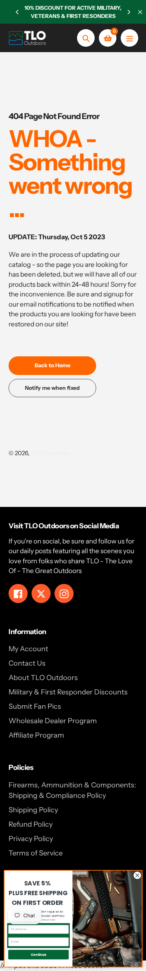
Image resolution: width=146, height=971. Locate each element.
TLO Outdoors (50, 453)
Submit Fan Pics (35, 706)
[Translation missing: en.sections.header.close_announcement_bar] (140, 12)
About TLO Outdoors (43, 677)
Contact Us (27, 663)
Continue (38, 954)
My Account (28, 649)
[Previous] (17, 12)
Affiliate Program (36, 735)
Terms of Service (36, 853)
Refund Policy (31, 824)
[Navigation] (129, 38)
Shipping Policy (33, 810)
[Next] (128, 12)
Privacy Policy (31, 838)
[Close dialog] (137, 875)
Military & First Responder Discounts (68, 692)
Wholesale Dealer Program (53, 721)
